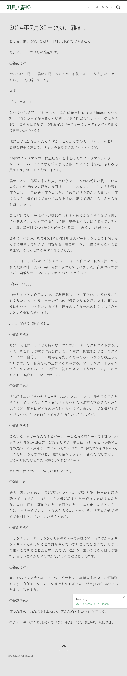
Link (96, 7)
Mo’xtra (107, 7)
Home (85, 7)
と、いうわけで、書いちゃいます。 (93, 603)
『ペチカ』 (28, 238)
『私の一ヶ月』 (21, 283)
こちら (24, 124)
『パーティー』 (21, 101)
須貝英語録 (18, 7)
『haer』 (99, 112)
